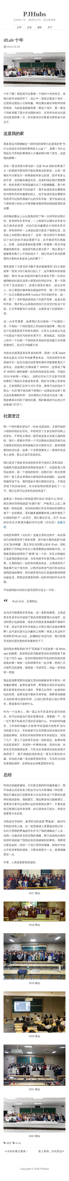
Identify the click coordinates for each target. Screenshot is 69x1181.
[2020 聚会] (34, 1012)
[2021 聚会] (34, 1065)
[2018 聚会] (34, 911)
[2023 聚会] (34, 1115)
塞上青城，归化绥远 (50, 1151)
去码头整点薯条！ (17, 1151)
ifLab (18, 1143)
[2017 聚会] (34, 879)
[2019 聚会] (34, 956)
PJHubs (34, 14)
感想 (8, 1143)
